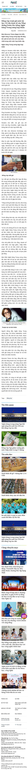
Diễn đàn (15, 14)
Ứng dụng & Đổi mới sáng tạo (20, 703)
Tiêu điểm (9, 14)
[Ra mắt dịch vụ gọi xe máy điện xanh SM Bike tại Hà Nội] (14, 506)
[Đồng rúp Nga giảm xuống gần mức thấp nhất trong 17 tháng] (14, 438)
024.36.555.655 (5, 720)
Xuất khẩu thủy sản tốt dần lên (13, 495)
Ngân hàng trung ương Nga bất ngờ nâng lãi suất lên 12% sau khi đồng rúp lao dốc (13, 426)
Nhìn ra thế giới (6, 708)
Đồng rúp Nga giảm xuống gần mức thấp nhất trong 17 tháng (13, 449)
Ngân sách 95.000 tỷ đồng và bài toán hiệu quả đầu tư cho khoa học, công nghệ (14, 668)
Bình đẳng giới (5, 713)
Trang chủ (5, 6)
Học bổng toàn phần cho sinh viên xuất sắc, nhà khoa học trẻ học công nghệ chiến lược (13, 644)
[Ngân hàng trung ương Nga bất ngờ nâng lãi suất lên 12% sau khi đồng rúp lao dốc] (14, 414)
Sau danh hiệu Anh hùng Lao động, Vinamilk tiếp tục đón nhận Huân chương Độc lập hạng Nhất (14, 570)
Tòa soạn (18, 724)
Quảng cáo (18, 720)
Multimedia (18, 713)
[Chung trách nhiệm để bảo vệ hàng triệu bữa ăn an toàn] (14, 681)
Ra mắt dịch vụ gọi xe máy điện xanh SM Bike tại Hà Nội (13, 516)
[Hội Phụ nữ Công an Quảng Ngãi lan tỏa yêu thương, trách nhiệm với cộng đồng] (14, 609)
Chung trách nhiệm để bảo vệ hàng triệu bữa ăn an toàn (13, 691)
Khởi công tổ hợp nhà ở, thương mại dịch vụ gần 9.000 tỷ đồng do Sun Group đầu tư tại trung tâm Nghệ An (13, 596)
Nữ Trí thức (19, 6)
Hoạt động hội (22, 14)
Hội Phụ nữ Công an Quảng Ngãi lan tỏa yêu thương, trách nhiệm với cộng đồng (14, 620)
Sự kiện (12, 6)
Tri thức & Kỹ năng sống (20, 709)
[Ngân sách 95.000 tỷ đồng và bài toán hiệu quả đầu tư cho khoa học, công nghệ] (14, 657)
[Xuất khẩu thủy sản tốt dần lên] (14, 486)
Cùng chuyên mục (10, 547)
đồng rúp (9, 398)
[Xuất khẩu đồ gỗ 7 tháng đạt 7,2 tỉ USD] (14, 464)
